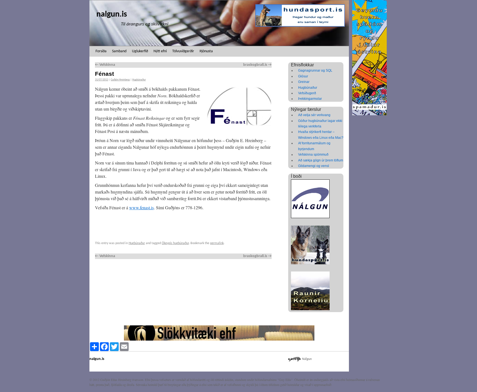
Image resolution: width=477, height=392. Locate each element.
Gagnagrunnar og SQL (315, 70)
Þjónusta (206, 51)
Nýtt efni (160, 51)
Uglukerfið (140, 51)
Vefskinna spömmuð (313, 154)
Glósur (303, 76)
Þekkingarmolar (310, 99)
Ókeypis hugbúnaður (175, 243)
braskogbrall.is (257, 65)
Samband (119, 51)
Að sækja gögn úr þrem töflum (320, 160)
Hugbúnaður (139, 79)
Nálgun (307, 359)
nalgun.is (111, 14)
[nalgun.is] (219, 23)
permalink (217, 243)
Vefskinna (105, 65)
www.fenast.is (141, 207)
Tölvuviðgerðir (183, 51)
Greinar (303, 82)
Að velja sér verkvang (314, 115)
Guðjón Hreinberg (120, 79)
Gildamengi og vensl (313, 166)
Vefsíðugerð (307, 93)
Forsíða (101, 51)
